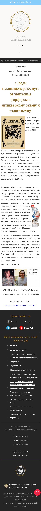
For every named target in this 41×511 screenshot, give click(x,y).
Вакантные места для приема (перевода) (22, 416)
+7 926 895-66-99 (20, 444)
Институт (14, 322)
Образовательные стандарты (22, 370)
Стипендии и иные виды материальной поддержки (21, 393)
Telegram (14, 328)
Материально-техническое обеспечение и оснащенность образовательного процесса (22, 384)
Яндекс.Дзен (28, 328)
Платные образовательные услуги (21, 401)
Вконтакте (29, 322)
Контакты (14, 345)
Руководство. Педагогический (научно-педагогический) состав (23, 376)
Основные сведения (18, 350)
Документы (14, 361)
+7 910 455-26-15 (20, 436)
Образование (15, 366)
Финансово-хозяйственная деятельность (21, 408)
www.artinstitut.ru (28, 305)
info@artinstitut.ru (13, 305)
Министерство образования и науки (22, 486)
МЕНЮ (21, 45)
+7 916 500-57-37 (21, 440)
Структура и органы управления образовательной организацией (23, 356)
